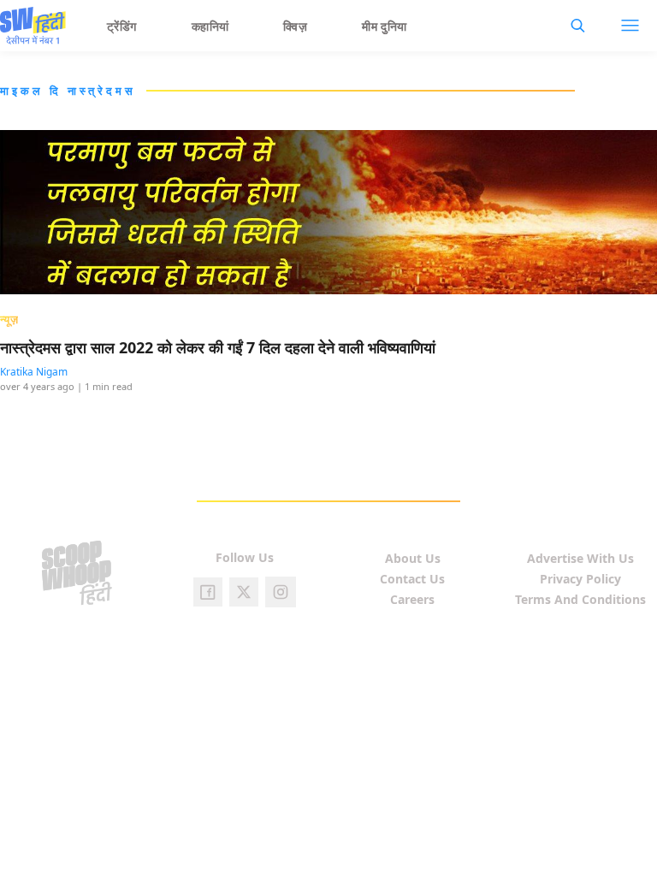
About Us (413, 558)
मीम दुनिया (384, 26)
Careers (412, 599)
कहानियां (210, 26)
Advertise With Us (580, 558)
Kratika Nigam (34, 371)
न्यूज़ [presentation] (9, 319)
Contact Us (412, 579)
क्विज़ (295, 26)
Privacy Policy (580, 579)
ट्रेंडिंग (122, 26)
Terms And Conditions (580, 599)
